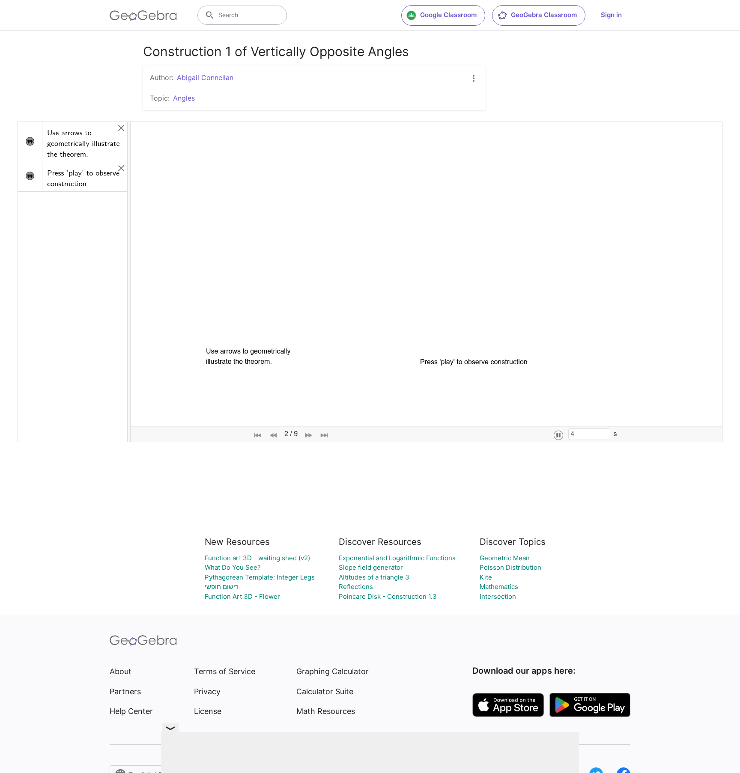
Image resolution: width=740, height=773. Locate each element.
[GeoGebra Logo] (143, 15)
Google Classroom (448, 15)
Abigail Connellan (205, 77)
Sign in (611, 15)
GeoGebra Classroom (544, 15)
